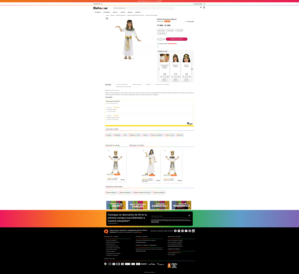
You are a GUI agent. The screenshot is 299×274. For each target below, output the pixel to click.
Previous (158, 68)
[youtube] (186, 231)
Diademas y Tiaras (135, 135)
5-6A (170, 30)
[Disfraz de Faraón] (108, 151)
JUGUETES (137, 12)
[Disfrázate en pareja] (138, 209)
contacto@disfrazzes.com (175, 246)
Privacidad (117, 248)
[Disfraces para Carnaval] (159, 209)
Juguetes (108, 135)
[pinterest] (189, 231)
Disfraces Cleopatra (125, 192)
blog (140, 232)
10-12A (161, 33)
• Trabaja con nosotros (112, 255)
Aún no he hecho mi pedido (175, 240)
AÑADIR (165, 80)
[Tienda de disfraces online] (100, 8)
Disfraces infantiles (159, 192)
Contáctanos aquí (141, 242)
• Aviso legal (109, 248)
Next (191, 68)
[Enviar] (189, 216)
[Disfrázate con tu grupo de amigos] (116, 209)
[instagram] (178, 231)
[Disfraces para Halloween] (181, 209)
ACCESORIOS (106, 12)
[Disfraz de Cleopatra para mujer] (143, 151)
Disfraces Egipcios (111, 192)
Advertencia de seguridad (162, 84)
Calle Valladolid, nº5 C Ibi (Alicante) (174, 253)
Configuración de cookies (113, 253)
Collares (145, 135)
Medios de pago (137, 84)
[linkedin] (193, 231)
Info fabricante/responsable (123, 86)
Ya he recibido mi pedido (175, 244)
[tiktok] (182, 231)
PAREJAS (130, 12)
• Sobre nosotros (110, 244)
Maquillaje (117, 135)
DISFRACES (98, 12)
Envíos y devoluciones (122, 84)
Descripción (108, 84)
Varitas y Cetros (169, 135)
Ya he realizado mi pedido (175, 242)
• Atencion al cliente (111, 249)
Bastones (180, 135)
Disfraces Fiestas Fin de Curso (142, 192)
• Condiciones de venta (112, 246)
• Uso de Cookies (110, 251)
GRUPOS (123, 12)
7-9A (179, 30)
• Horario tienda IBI (111, 240)
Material (148, 84)
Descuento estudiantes (112, 242)
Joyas (125, 135)
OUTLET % (115, 12)
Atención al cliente (198, 3)
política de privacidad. (155, 222)
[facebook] (175, 231)
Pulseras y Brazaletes (156, 135)
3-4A (161, 30)
